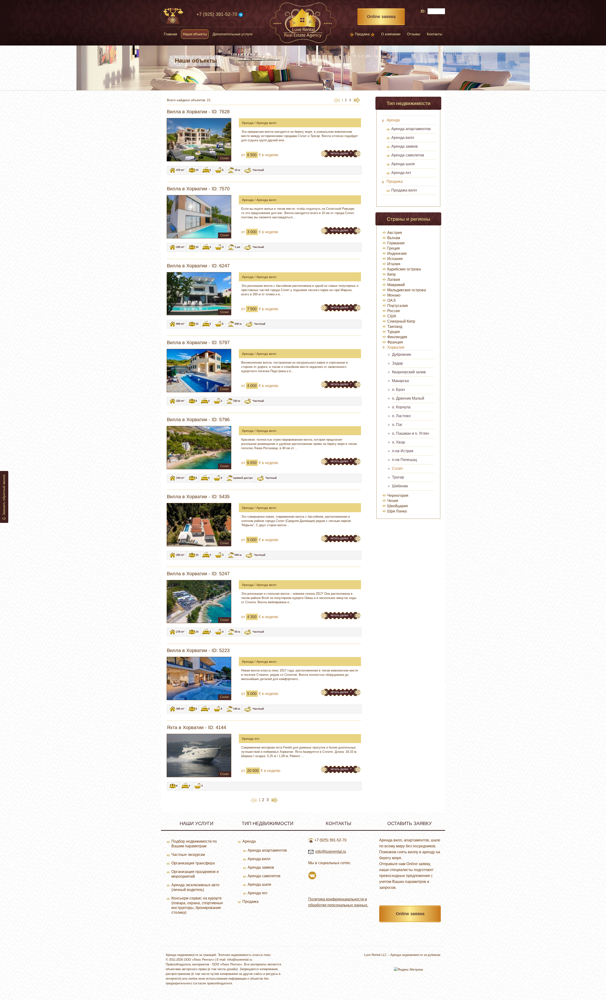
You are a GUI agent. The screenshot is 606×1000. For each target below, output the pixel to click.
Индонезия (397, 253)
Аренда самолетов (407, 155)
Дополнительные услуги (232, 34)
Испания (395, 259)
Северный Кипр (401, 321)
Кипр (391, 274)
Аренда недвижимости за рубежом (415, 955)
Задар (397, 363)
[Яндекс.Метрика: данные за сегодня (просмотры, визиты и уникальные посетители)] (408, 969)
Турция (393, 332)
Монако (394, 295)
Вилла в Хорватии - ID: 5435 (198, 496)
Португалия (397, 306)
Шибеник (400, 486)
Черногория (397, 495)
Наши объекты (195, 34)
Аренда (393, 120)
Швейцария (397, 506)
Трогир (398, 477)
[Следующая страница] (356, 100)
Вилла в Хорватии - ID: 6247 (198, 265)
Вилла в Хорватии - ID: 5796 (198, 419)
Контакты (434, 34)
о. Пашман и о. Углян (410, 433)
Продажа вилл (404, 190)
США (391, 316)
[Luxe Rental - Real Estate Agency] (303, 22)
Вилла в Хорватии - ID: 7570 (198, 188)
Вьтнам (393, 238)
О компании (390, 34)
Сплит (397, 468)
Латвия (393, 280)
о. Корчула (401, 407)
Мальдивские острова (406, 290)
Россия (393, 311)
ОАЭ (391, 300)
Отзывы (413, 34)
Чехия (392, 501)
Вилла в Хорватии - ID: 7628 (198, 111)
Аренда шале (403, 164)
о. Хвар (398, 442)
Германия (396, 243)
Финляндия (397, 337)
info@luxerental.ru (330, 851)
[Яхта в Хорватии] (199, 755)
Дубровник (401, 354)
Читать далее (339, 153)
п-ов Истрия (402, 451)
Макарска (400, 381)
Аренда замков (404, 146)
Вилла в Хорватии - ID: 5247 (198, 573)
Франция (395, 342)
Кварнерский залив (409, 372)
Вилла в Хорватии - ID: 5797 (198, 342)
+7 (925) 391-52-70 (216, 14)
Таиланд (394, 326)
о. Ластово (401, 416)
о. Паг (397, 425)
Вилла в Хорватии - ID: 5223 (198, 650)
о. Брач (398, 390)
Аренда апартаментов (411, 129)
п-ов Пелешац (404, 460)
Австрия (394, 233)
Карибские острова (404, 269)
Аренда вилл (402, 138)
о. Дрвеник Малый (408, 398)
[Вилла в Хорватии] (199, 139)
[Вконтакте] (312, 875)
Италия (393, 264)
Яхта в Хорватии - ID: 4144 (196, 727)
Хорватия (395, 347)
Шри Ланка (397, 511)
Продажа (362, 34)
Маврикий (396, 285)
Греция (393, 248)
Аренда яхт (401, 173)
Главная (170, 34)
